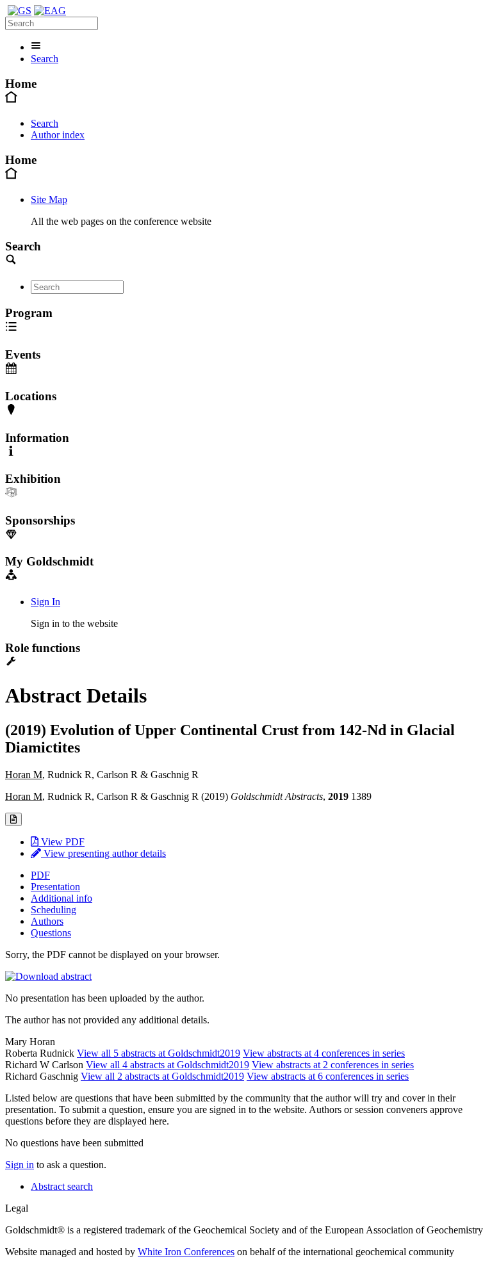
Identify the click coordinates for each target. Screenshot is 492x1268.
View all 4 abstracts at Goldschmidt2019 (167, 1064)
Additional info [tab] (61, 898)
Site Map (49, 199)
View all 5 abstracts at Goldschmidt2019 (158, 1053)
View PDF (61, 841)
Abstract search (62, 1186)
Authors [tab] (47, 921)
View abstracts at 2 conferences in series (333, 1064)
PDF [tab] (40, 875)
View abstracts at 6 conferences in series (328, 1076)
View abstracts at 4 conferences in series (324, 1053)
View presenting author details (103, 853)
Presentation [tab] (55, 886)
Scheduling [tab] (53, 909)
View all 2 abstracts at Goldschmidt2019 (162, 1076)
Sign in (19, 1164)
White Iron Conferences (186, 1251)
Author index (58, 134)
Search (44, 58)
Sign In (45, 601)
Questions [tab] (51, 932)
